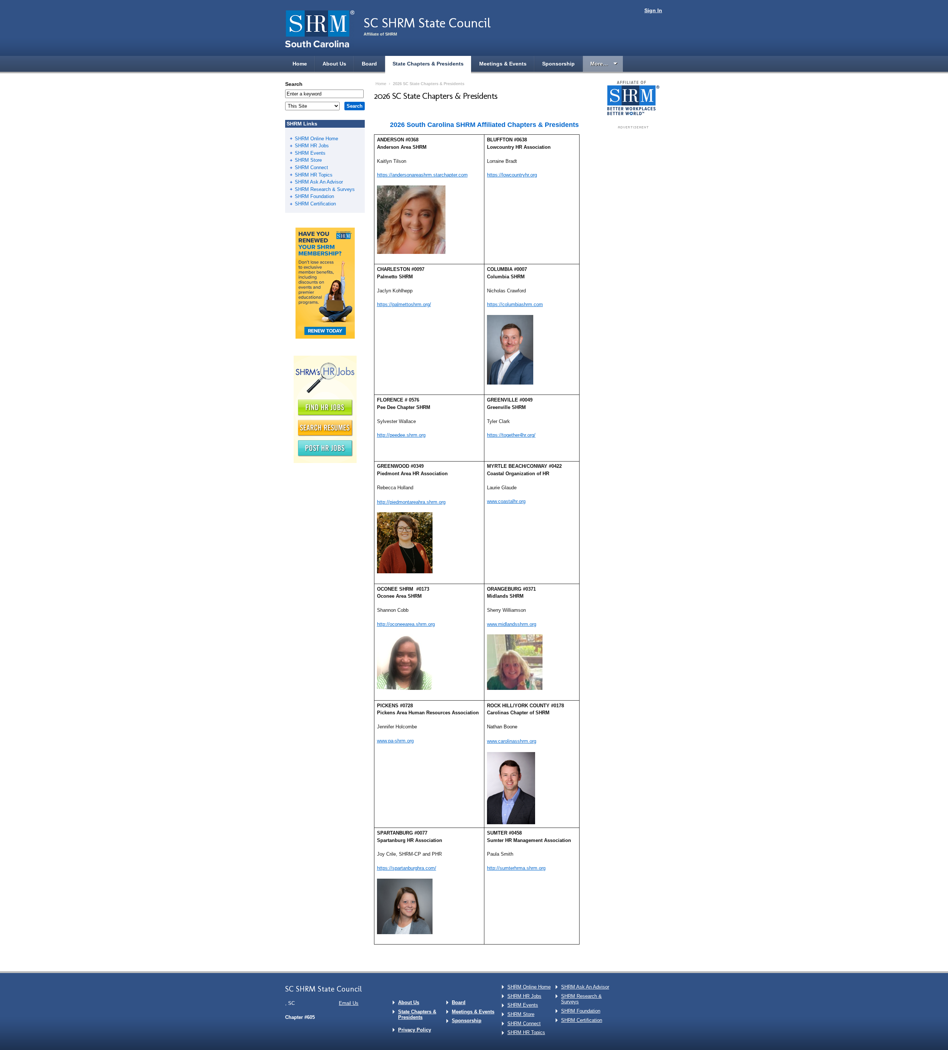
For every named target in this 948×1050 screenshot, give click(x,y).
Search (294, 84)
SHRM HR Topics (314, 175)
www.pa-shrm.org (395, 741)
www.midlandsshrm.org (511, 624)
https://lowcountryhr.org (512, 175)
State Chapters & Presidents (428, 64)
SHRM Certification (315, 204)
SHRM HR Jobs (312, 145)
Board (369, 64)
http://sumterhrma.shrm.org (516, 868)
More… (599, 64)
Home (300, 64)
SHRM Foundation (314, 196)
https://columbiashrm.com (515, 304)
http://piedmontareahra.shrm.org (411, 502)
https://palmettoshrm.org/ (404, 304)
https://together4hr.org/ (511, 435)
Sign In (653, 10)
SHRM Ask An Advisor (319, 182)
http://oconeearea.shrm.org (406, 624)
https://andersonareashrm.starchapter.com (422, 175)
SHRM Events (310, 153)
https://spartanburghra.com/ (406, 868)
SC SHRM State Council (427, 23)
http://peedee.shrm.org (401, 435)
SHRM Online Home (316, 138)
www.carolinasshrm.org (511, 741)
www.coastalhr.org (506, 501)
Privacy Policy (414, 1030)
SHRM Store (308, 160)
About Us (334, 64)
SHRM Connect (311, 167)
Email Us (348, 1003)
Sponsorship (558, 64)
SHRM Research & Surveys (325, 189)
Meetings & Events (503, 64)
